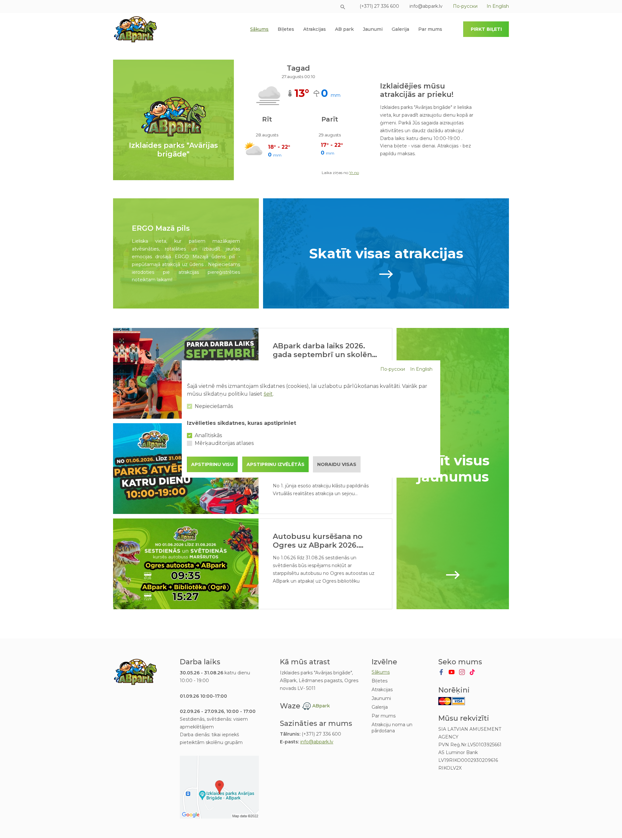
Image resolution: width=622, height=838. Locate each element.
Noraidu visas (336, 464)
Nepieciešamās (214, 406)
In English (421, 369)
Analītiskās (208, 435)
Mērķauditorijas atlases (224, 443)
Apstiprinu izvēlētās (276, 464)
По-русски (392, 369)
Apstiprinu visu (212, 464)
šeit (268, 394)
